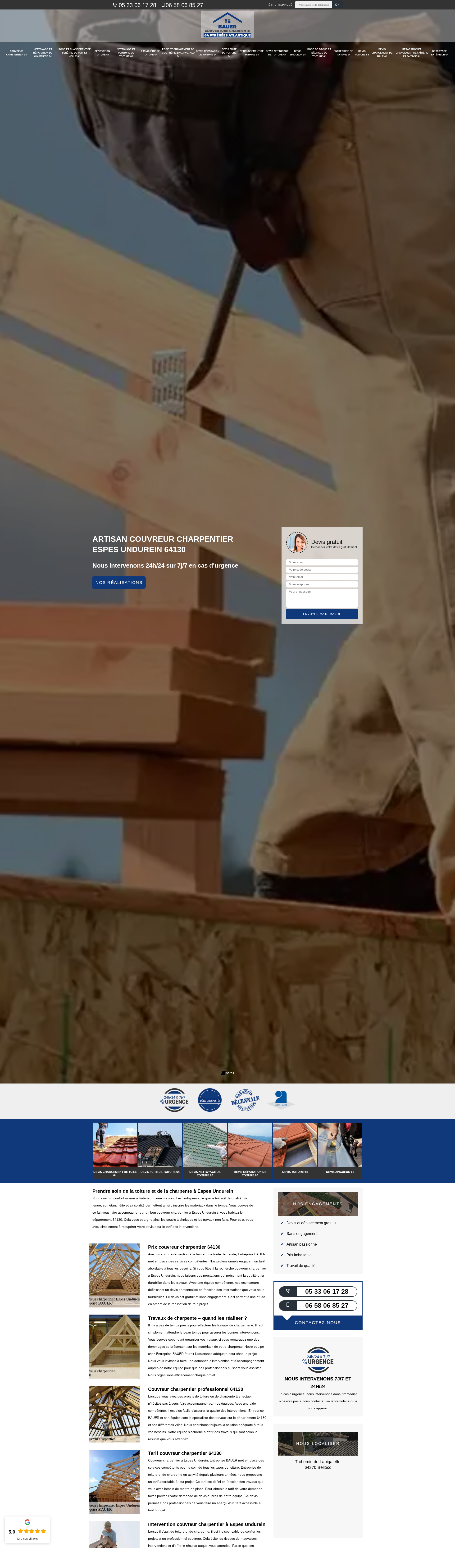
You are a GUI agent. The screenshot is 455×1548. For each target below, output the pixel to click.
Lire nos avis (27, 1538)
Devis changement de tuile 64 (382, 53)
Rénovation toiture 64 (102, 53)
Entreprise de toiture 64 (343, 53)
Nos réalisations (119, 582)
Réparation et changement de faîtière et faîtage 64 (412, 53)
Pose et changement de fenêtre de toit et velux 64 (75, 53)
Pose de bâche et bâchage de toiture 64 (319, 53)
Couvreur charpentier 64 (16, 53)
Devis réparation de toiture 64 (207, 53)
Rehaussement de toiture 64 (252, 53)
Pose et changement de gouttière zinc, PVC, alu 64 (178, 53)
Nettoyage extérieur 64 (439, 53)
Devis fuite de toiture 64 (229, 53)
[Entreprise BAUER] (227, 25)
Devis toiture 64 (362, 53)
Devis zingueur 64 (297, 53)
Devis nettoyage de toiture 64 (277, 53)
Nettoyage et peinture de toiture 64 (126, 53)
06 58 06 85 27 (184, 5)
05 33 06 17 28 (136, 5)
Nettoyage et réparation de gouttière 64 (42, 53)
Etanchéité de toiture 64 (150, 53)
